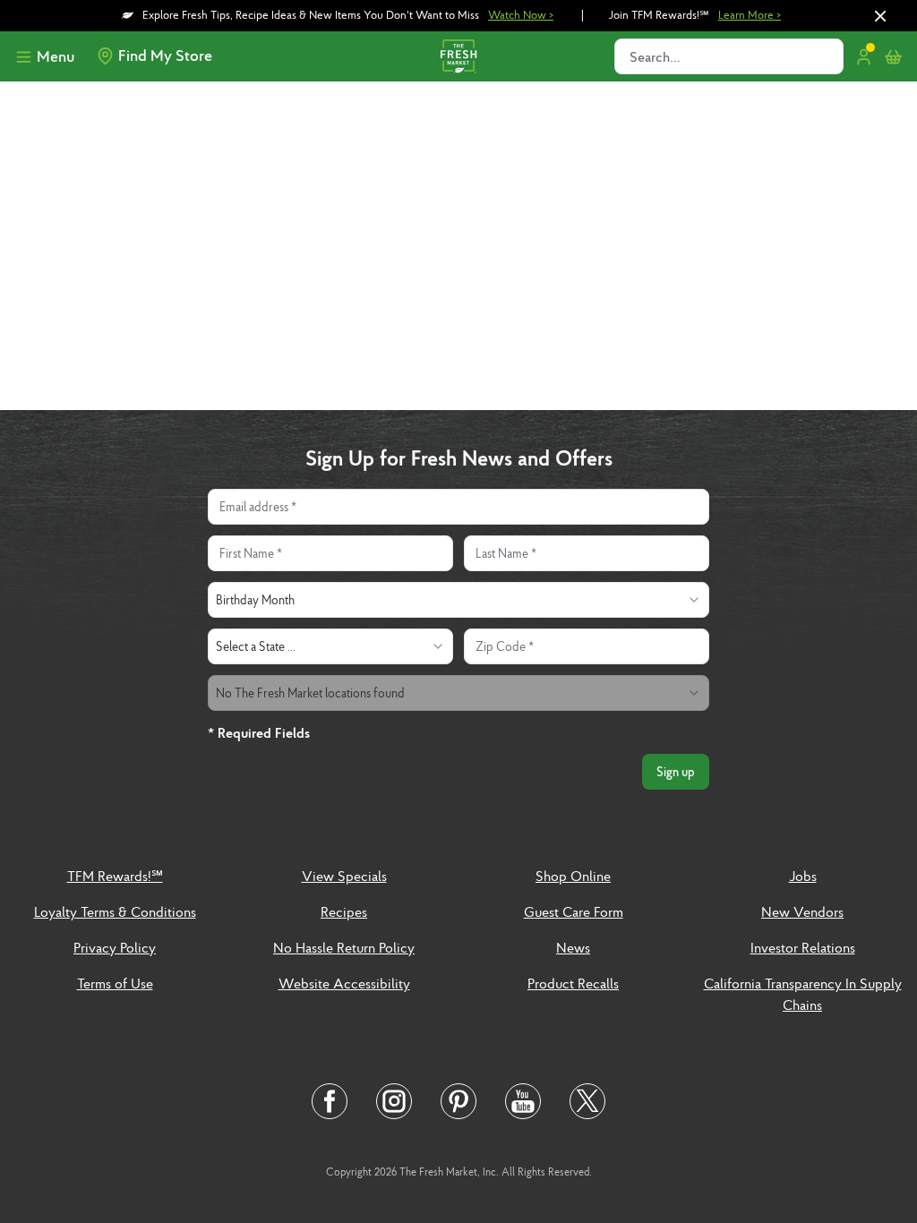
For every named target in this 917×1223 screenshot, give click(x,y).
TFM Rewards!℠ (115, 876)
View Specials (344, 876)
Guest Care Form (573, 911)
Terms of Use (115, 983)
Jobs (803, 876)
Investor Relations (802, 947)
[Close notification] (880, 16)
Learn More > (749, 14)
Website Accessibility (344, 983)
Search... (655, 56)
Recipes (344, 911)
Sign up (675, 772)
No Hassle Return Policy (344, 947)
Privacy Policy (114, 947)
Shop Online (573, 876)
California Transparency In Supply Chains (803, 993)
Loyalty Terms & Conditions (115, 911)
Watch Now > (520, 14)
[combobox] (458, 600)
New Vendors (802, 911)
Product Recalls (573, 983)
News (573, 947)
